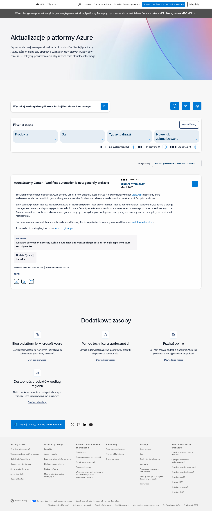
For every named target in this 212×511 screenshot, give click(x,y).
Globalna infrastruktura (20, 459)
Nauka (88, 4)
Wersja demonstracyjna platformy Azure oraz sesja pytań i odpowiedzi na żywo (90, 474)
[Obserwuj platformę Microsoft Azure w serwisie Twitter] (72, 424)
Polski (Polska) (21, 501)
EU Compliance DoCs (171, 505)
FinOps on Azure (51, 469)
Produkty (48, 449)
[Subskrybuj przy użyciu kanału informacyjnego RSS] (186, 106)
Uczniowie (144, 464)
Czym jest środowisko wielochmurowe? (180, 460)
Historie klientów (17, 479)
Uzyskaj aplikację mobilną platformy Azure (40, 424)
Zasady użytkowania (103, 505)
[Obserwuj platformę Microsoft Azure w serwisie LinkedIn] (85, 424)
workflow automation (142, 221)
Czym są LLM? (177, 482)
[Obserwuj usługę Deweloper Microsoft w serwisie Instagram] (79, 424)
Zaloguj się (194, 4)
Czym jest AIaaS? (178, 477)
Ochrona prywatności (82, 505)
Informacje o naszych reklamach (146, 505)
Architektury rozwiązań (85, 462)
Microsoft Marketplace (115, 454)
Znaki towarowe (122, 505)
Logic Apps (136, 194)
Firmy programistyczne (115, 449)
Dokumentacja (145, 449)
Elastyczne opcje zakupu (54, 464)
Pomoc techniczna (102, 4)
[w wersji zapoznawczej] (165, 146)
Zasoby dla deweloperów (150, 459)
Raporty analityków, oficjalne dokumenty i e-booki (151, 477)
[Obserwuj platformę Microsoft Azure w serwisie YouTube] (91, 424)
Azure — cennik (50, 454)
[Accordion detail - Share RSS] (23, 281)
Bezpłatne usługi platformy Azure (57, 459)
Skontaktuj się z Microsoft (58, 505)
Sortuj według (144, 163)
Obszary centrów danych (21, 464)
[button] (174, 106)
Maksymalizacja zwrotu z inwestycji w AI (54, 475)
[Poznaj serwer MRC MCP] (197, 106)
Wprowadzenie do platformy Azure (25, 454)
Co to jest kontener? (179, 487)
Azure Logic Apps (63, 228)
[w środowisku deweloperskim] (133, 146)
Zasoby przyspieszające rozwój (88, 457)
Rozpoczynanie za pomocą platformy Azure (164, 4)
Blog (141, 454)
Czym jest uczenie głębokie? (182, 472)
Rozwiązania (81, 452)
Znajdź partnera (112, 459)
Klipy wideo (144, 484)
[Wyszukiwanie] (104, 106)
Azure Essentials (17, 474)
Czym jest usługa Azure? (20, 449)
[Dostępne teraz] (195, 146)
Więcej (50, 4)
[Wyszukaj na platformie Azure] (79, 3)
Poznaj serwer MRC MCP (179, 13)
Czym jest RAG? (177, 492)
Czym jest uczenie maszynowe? (183, 467)
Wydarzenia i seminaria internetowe (149, 470)
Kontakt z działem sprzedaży (126, 4)
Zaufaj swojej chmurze (20, 469)
